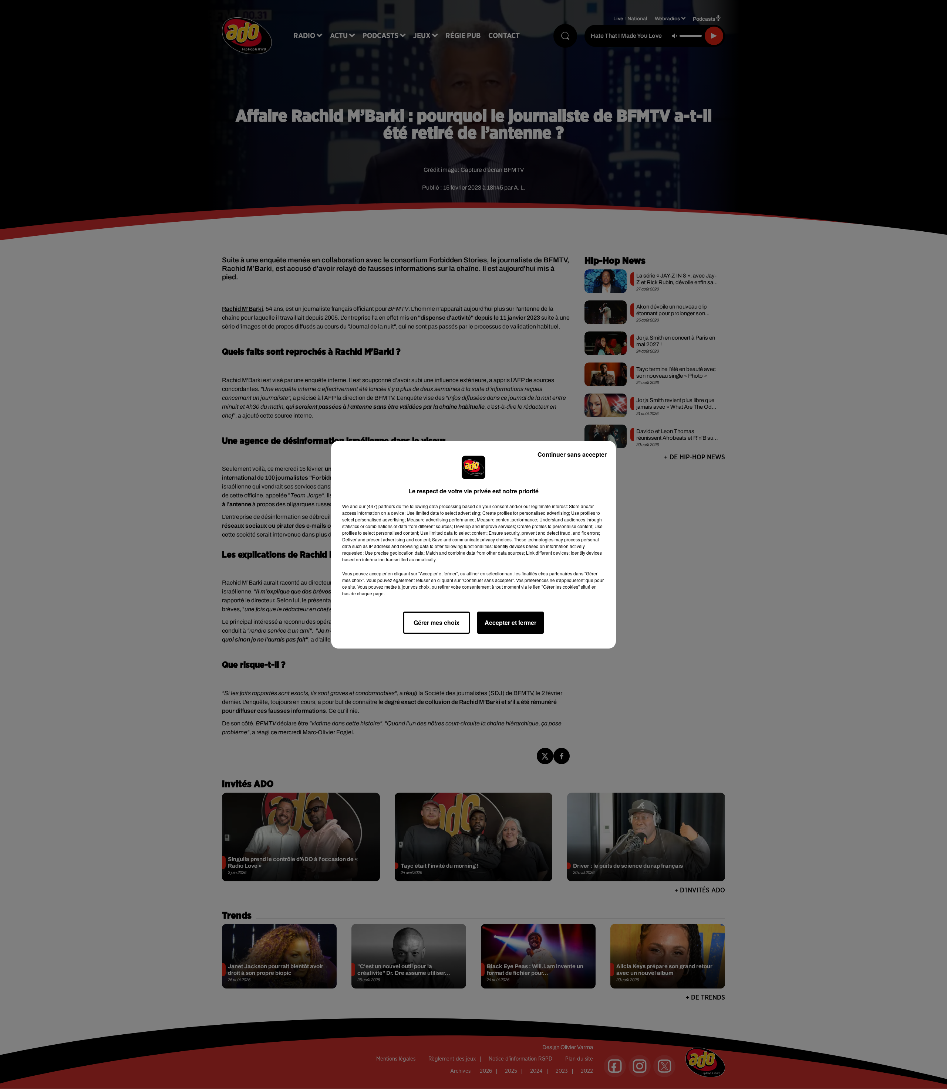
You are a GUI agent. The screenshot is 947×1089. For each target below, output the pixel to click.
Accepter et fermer (510, 622)
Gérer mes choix (436, 622)
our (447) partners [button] (377, 506)
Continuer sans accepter (572, 454)
